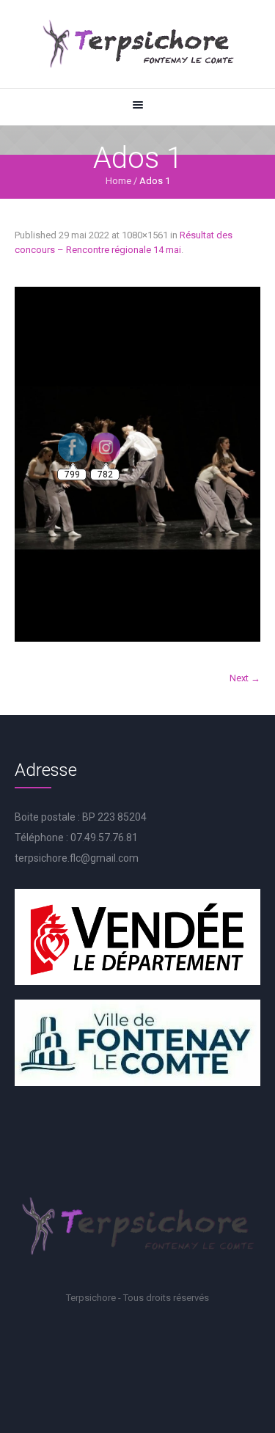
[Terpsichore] (137, 44)
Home (118, 180)
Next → (245, 677)
